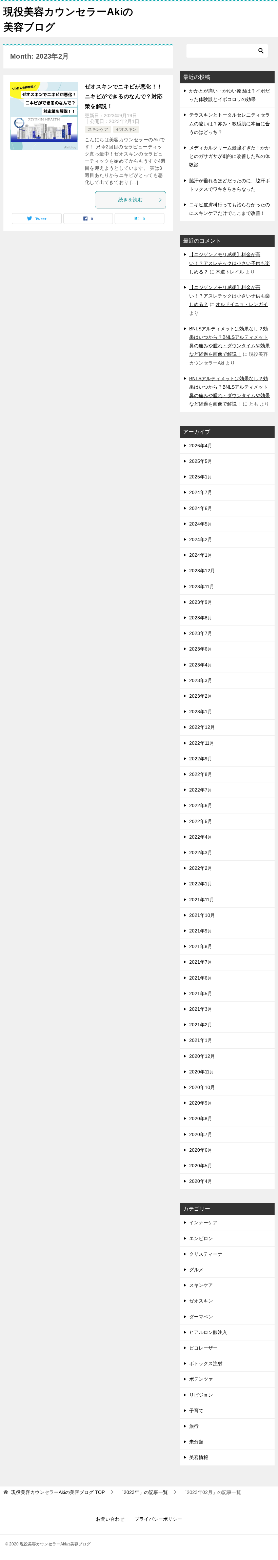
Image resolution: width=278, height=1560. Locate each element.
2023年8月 (200, 617)
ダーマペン (201, 1316)
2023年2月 (200, 696)
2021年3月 (200, 1009)
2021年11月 (201, 899)
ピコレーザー (203, 1348)
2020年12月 (202, 1056)
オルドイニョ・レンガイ (242, 304)
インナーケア (203, 1222)
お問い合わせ (110, 1519)
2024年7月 (200, 492)
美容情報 (198, 1457)
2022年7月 (200, 790)
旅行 (194, 1426)
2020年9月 (200, 1103)
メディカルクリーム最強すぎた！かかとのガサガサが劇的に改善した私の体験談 (229, 156)
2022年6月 (200, 805)
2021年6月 (200, 978)
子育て (196, 1410)
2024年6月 (200, 508)
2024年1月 (200, 555)
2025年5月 (200, 461)
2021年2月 (200, 1024)
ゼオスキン (126, 129)
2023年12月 (202, 570)
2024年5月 (200, 524)
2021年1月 (200, 1040)
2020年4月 (200, 1181)
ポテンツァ (201, 1379)
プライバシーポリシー (158, 1519)
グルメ (196, 1269)
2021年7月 (200, 962)
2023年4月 (200, 665)
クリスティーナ (205, 1254)
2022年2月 (200, 868)
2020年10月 (202, 1087)
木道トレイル (230, 271)
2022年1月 (200, 883)
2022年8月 (200, 774)
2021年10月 (202, 915)
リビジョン (201, 1395)
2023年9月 (200, 602)
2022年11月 (201, 743)
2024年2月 (200, 539)
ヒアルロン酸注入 (208, 1332)
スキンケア (98, 129)
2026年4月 (200, 445)
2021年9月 (200, 930)
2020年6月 (200, 1150)
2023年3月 (200, 680)
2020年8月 (200, 1118)
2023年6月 (200, 649)
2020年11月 (201, 1071)
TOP (58, 1492)
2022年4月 (200, 837)
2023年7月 (200, 633)
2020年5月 (200, 1165)
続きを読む (130, 199)
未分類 (196, 1441)
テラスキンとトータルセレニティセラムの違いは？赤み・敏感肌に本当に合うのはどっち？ (229, 123)
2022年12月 (202, 727)
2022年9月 (200, 758)
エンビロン (201, 1238)
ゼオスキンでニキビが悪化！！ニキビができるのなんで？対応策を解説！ (124, 96)
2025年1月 (200, 476)
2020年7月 (200, 1134)
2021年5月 (200, 993)
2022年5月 (200, 821)
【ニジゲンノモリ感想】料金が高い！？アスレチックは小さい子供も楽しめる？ (229, 263)
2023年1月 (200, 711)
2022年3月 (200, 852)
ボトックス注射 (205, 1363)
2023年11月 (201, 586)
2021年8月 (200, 946)
